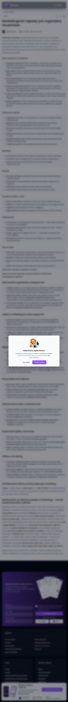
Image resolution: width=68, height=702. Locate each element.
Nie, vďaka (26, 362)
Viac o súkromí (34, 357)
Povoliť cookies (39, 362)
